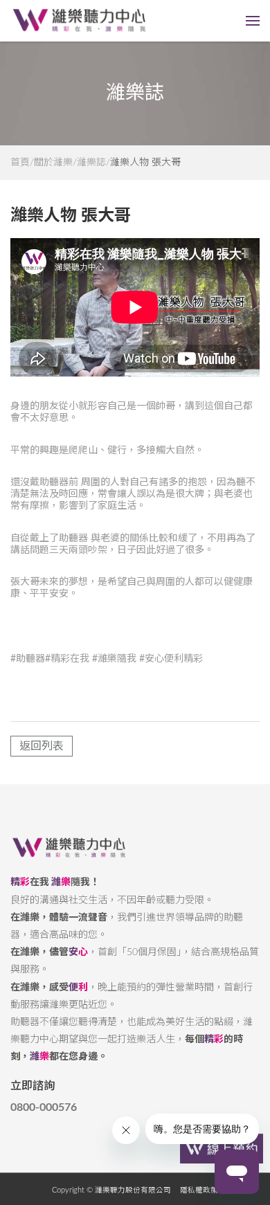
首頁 (20, 162)
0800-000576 (43, 1107)
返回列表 (41, 746)
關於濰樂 (53, 162)
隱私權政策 (199, 1190)
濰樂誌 (91, 162)
